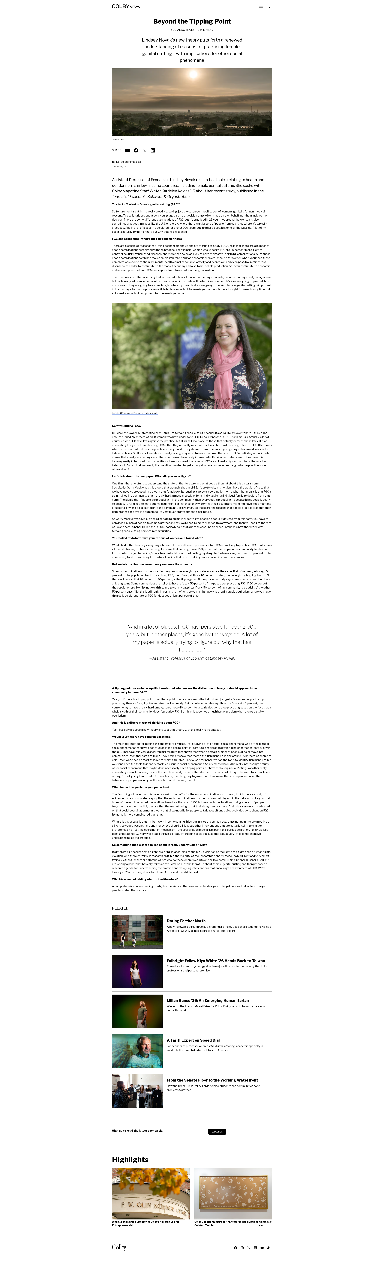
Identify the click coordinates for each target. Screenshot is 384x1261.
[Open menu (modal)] (261, 6)
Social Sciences (182, 29)
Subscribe (217, 1132)
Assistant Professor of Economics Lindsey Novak (135, 413)
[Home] (126, 6)
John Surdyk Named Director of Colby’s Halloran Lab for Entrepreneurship (145, 1223)
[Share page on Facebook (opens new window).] (136, 150)
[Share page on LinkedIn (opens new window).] (152, 150)
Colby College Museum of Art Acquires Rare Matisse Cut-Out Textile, (233, 1223)
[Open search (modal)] (268, 6)
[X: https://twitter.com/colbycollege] (144, 150)
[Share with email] (127, 150)
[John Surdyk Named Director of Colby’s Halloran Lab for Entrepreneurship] (151, 1193)
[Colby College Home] (120, 1247)
